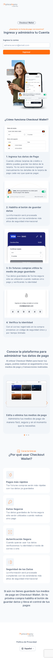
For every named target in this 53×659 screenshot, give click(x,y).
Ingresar (26, 52)
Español (28, 648)
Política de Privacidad (26, 642)
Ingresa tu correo (11, 40)
